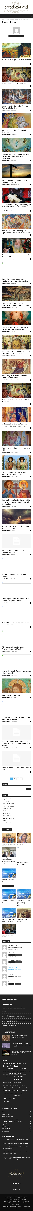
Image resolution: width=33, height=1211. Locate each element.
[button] (2, 16)
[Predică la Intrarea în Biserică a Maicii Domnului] (16, 390)
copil (17, 1071)
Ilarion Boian (5, 1079)
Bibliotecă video (7, 813)
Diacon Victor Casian (14, 953)
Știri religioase (6, 801)
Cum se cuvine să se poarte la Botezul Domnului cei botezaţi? (16, 718)
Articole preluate (7, 808)
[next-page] (21, 779)
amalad (4, 1143)
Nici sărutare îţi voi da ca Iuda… (13, 695)
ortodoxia (9, 1087)
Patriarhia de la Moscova (24, 1087)
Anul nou (15, 1063)
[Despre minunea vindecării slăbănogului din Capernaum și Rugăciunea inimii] (24, 894)
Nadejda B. (11, 974)
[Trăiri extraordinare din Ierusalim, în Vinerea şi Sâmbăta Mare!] (16, 637)
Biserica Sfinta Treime (8, 818)
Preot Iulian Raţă (13, 945)
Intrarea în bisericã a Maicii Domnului (15, 84)
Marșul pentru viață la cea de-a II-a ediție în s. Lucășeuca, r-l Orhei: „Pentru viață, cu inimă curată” (16, 1020)
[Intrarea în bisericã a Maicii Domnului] (16, 74)
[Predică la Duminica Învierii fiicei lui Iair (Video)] (16, 438)
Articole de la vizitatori (8, 806)
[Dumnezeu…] (24, 838)
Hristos (24, 1074)
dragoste (5, 1074)
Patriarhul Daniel (13, 1093)
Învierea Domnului (16, 1204)
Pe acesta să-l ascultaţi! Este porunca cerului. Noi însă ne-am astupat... (15, 328)
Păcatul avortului (22, 1199)
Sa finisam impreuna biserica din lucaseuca (12, 1206)
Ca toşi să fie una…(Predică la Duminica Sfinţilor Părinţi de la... (16, 527)
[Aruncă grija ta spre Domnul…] (24, 913)
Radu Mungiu (6, 1152)
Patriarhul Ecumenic (23, 1093)
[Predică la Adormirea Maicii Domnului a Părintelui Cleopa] (16, 245)
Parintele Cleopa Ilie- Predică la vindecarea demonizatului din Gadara (15, 304)
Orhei (4, 1088)
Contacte (5, 820)
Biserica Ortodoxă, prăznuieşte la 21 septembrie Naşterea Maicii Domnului (16, 232)
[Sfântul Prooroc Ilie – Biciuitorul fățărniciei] (16, 120)
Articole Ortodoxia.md (8, 803)
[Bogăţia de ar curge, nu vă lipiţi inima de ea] (16, 50)
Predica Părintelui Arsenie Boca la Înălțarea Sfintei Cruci (14, 181)
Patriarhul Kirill (6, 1095)
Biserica (24, 1063)
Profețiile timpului (7, 823)
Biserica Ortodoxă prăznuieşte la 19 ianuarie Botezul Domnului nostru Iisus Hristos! (16, 744)
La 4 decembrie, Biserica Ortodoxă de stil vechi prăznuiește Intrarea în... (15, 425)
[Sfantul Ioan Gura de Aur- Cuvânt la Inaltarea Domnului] (16, 541)
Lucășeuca (17, 1079)
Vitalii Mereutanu (13, 982)
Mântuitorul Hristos (7, 1085)
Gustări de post (6, 815)
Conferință (9, 1071)
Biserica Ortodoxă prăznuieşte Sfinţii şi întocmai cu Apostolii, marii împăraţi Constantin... (16, 502)
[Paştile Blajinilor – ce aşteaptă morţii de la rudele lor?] (16, 613)
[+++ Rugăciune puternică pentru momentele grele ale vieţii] (6, 1038)
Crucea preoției (16, 1201)
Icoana (4, 1076)
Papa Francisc (15, 1087)
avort (20, 1063)
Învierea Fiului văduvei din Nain (9, 1025)
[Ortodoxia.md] (16, 7)
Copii (14, 1071)
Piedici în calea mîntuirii (22, 1197)
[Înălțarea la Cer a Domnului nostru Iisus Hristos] (9, 838)
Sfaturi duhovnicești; (22, 1098)
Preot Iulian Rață (9, 1098)
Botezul (4, 1071)
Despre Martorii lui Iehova (21, 1196)
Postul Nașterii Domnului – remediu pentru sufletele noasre (15, 377)
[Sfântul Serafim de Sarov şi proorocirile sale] (16, 758)
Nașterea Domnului (18, 1085)
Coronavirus (22, 1071)
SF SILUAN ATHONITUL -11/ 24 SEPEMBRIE (18, 1143)
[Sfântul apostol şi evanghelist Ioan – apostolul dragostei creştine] (16, 589)
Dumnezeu (15, 1073)
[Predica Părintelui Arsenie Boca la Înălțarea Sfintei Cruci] (16, 171)
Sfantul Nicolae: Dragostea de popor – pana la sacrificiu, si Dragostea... (16, 352)
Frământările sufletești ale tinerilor (12, 1203)
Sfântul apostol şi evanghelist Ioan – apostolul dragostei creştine (15, 600)
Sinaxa (4, 1101)
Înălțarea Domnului (9, 1196)
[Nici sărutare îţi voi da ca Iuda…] (16, 685)
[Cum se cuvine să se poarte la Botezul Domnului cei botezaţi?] (16, 708)
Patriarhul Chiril (6, 1093)
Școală (7, 1101)
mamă (24, 1079)
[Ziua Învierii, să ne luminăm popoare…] (9, 929)
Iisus (12, 1076)
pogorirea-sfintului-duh (10, 1197)
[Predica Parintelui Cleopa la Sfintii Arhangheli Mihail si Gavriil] (16, 462)
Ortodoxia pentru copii (11, 1199)
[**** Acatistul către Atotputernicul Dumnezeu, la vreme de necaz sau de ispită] (6, 1045)
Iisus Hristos (19, 1076)
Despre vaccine (25, 1201)
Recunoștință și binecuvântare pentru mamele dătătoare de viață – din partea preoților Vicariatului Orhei (16, 1015)
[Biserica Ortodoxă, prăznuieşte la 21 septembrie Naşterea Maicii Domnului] (16, 221)
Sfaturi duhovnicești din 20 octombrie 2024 (17, 1139)
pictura (11, 1095)
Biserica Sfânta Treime (12, 1068)
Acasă (3, 19)
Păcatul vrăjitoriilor (7, 1201)
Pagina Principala (7, 799)
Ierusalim (8, 1076)
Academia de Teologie (7, 1063)
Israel (10, 1079)
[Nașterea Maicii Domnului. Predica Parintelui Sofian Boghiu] (16, 96)
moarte (19, 1082)
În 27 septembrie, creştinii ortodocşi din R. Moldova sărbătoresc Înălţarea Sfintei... (16, 207)
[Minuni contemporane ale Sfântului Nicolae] (16, 565)
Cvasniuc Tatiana (6, 63)
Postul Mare (24, 1203)
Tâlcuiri (4, 811)
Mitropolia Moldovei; (12, 1082)
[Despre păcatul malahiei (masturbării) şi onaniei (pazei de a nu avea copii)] (6, 1053)
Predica (17, 1095)
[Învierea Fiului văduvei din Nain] (9, 873)
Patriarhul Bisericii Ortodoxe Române (19, 1090)
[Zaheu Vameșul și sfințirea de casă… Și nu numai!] (9, 913)
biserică (24, 1068)
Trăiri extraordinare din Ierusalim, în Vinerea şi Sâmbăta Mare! (15, 648)
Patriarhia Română (6, 1090)
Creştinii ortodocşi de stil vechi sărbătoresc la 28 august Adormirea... (15, 280)
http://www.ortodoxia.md (13, 949)
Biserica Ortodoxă (10, 1066)
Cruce (28, 1071)
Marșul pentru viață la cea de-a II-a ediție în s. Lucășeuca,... (23, 864)
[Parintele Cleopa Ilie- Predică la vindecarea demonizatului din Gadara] (16, 293)
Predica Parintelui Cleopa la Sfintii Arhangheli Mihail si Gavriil (14, 473)
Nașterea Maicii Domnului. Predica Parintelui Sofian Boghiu (15, 107)
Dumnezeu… (20, 844)
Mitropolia (5, 1082)
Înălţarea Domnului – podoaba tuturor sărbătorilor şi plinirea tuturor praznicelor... (15, 156)
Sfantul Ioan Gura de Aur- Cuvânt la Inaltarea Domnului (14, 551)
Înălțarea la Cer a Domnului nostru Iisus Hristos (13, 1008)
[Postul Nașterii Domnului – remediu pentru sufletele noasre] (16, 366)
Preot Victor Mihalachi (14, 960)
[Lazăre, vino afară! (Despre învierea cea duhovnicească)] (16, 661)
